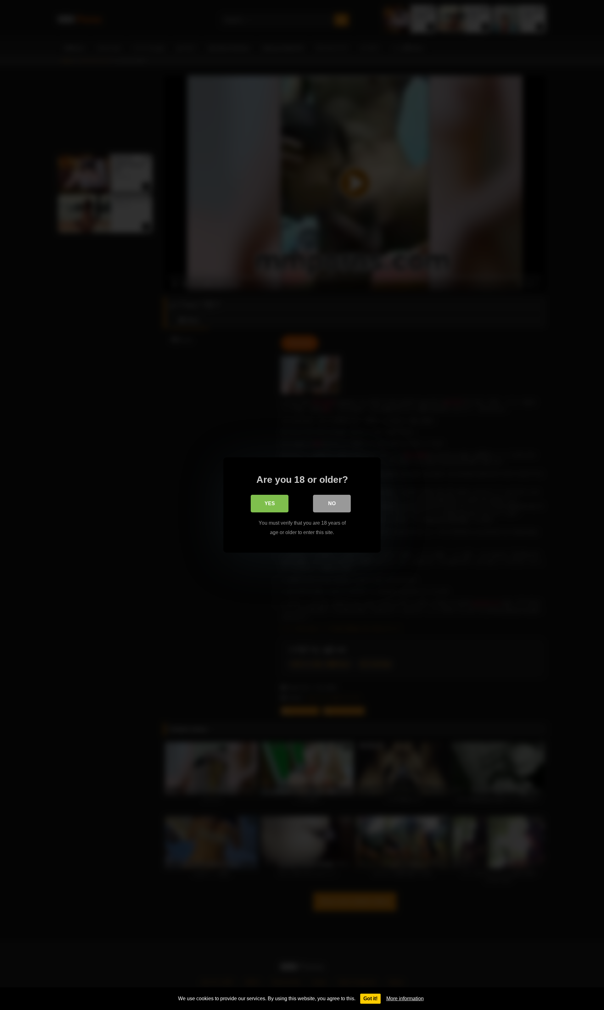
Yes (270, 503)
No (332, 503)
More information (405, 998)
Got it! (370, 998)
